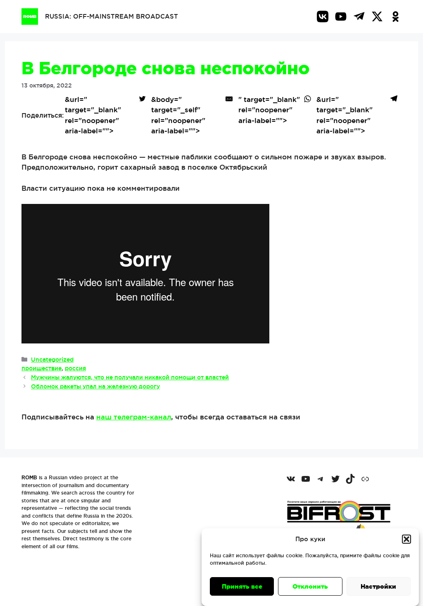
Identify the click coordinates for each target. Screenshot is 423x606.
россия (75, 368)
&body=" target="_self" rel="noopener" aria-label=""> (178, 115)
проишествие (41, 368)
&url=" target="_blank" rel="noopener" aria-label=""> (93, 115)
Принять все (242, 586)
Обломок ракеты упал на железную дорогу (95, 386)
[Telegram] (359, 16)
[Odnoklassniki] (395, 16)
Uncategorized (52, 359)
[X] (377, 16)
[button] (406, 539)
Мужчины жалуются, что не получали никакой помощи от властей (130, 377)
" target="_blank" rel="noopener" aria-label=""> (269, 109)
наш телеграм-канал (133, 417)
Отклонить (310, 586)
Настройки (378, 586)
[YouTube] (341, 16)
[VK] (322, 16)
